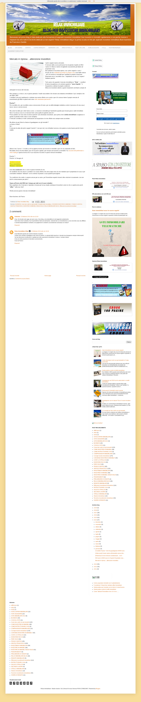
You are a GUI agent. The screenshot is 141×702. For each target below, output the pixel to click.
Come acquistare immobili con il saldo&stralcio (107, 583)
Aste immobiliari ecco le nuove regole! (105, 210)
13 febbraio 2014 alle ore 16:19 (29, 216)
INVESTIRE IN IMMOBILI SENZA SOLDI (33, 206)
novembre (98, 524)
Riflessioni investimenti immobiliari (68, 206)
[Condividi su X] (40, 202)
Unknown (17, 216)
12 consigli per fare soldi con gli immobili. (113, 410)
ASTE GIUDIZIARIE (99, 439)
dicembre (98, 522)
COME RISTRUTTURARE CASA (103, 451)
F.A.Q (104, 47)
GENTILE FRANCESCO (16, 206)
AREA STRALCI (67, 47)
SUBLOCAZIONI (93, 47)
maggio (97, 539)
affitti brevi (96, 430)
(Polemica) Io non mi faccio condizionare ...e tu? (108, 555)
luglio (97, 534)
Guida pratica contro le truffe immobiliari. (113, 370)
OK (94, 1)
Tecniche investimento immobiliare (103, 498)
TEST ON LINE (80, 47)
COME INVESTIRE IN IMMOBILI (103, 449)
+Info (89, 1)
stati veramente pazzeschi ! (42, 99)
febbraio (97, 546)
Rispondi (17, 225)
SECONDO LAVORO (99, 491)
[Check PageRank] (95, 578)
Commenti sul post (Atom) (22, 278)
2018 (95, 510)
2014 (95, 520)
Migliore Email (100, 113)
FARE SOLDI (97, 464)
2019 (95, 508)
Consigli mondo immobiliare (44, 204)
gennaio (97, 548)
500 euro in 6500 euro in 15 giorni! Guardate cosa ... (109, 558)
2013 (95, 564)
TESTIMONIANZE (114, 47)
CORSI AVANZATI (39, 47)
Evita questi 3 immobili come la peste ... (113, 390)
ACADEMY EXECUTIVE (16, 51)
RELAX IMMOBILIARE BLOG (51, 206)
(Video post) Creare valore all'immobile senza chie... (109, 553)
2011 (95, 569)
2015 (95, 517)
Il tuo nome (99, 109)
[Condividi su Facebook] (42, 202)
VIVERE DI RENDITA (99, 500)
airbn (95, 432)
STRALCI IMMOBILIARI (100, 494)
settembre (98, 529)
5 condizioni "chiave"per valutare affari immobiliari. (108, 585)
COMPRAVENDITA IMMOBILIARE (103, 453)
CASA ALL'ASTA (98, 445)
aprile (97, 541)
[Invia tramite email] (36, 202)
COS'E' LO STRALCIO (100, 460)
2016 (95, 515)
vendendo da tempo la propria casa (64, 72)
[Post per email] (32, 201)
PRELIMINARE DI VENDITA (101, 479)
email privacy (116, 123)
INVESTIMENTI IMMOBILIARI (102, 470)
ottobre (97, 527)
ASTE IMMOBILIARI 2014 (101, 441)
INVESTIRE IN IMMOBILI (101, 472)
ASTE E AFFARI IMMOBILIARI (102, 437)
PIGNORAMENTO (99, 477)
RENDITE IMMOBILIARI (100, 483)
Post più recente (14, 275)
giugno (97, 536)
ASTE (95, 434)
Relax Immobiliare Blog (21, 231)
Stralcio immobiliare (99, 496)
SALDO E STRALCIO (100, 489)
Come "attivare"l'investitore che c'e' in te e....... (106, 591)
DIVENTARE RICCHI (99, 462)
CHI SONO (18, 47)
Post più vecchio (80, 275)
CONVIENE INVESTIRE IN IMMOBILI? (61, 204)
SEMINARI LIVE (53, 47)
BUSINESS (18, 204)
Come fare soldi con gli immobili (29, 204)
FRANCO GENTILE (77, 204)
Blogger (98, 688)
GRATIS (28, 47)
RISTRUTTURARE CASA (101, 487)
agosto (97, 531)
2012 (95, 566)
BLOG (10, 47)
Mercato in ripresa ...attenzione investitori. (106, 560)
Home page (47, 275)
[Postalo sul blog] (38, 202)
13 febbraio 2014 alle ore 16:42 (40, 231)
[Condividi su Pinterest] (44, 202)
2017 (95, 512)
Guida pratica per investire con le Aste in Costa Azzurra (109, 587)
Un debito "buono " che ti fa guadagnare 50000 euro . (110, 551)
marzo (97, 544)
